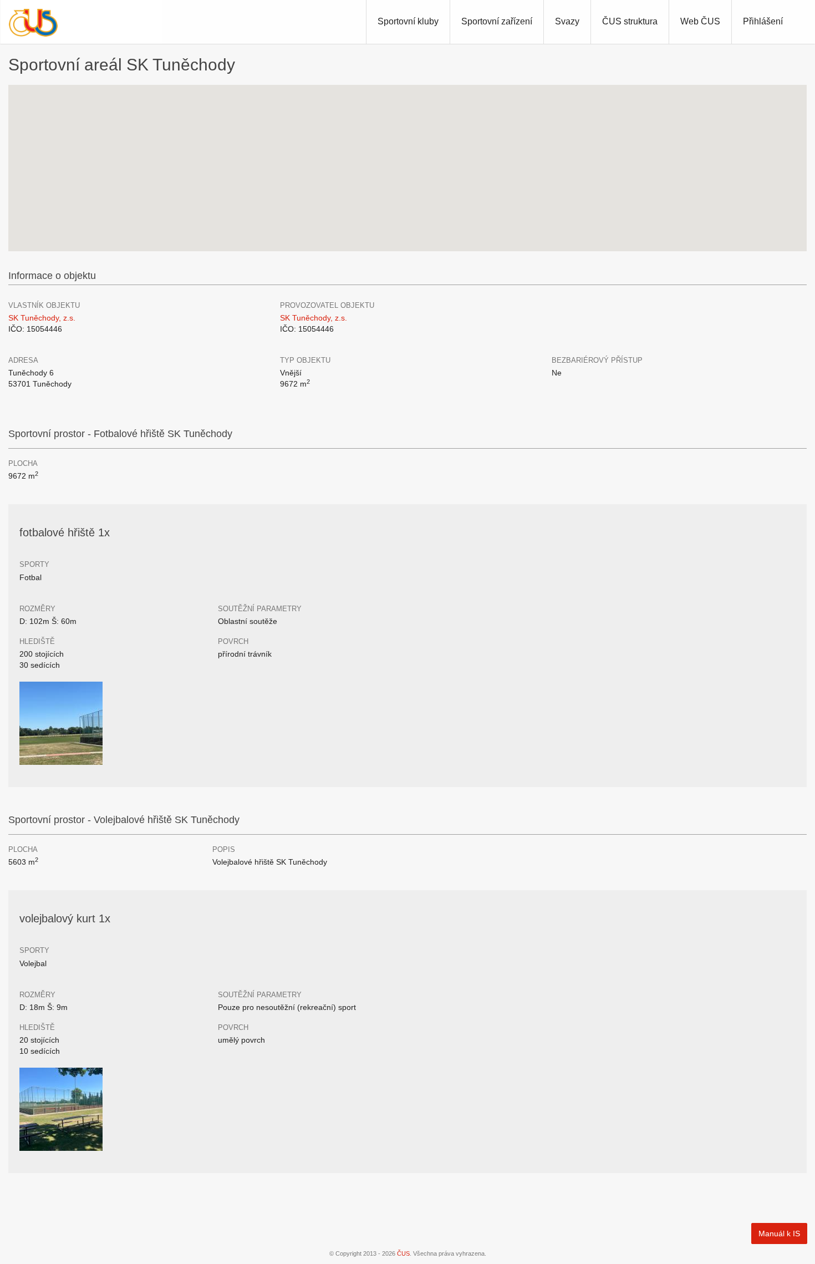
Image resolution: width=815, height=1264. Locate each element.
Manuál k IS (779, 1233)
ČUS (403, 1253)
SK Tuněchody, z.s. (41, 317)
